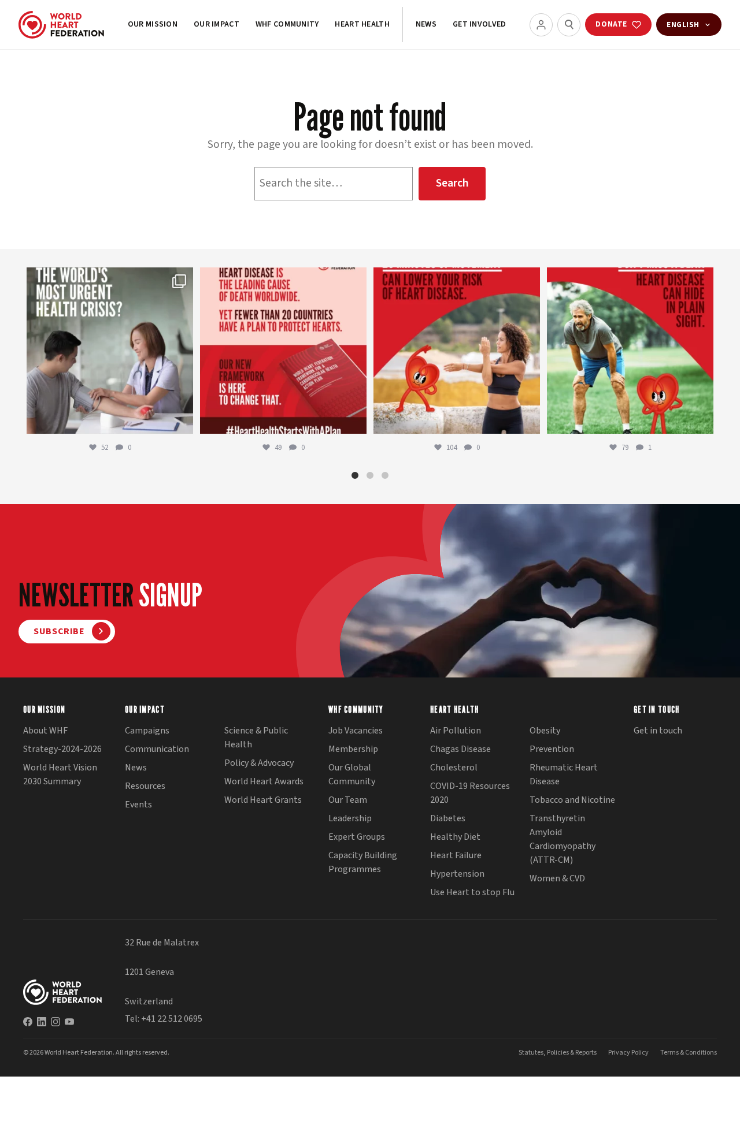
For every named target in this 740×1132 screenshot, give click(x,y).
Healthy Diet (455, 837)
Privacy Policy (628, 1052)
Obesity (545, 730)
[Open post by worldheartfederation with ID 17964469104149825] (110, 350)
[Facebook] (27, 1021)
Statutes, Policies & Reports (558, 1052)
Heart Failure (456, 855)
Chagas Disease (460, 749)
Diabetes (447, 818)
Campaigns (147, 730)
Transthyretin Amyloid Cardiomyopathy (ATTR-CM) (562, 839)
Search (452, 183)
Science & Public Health (256, 737)
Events (138, 804)
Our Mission (152, 24)
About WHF (45, 730)
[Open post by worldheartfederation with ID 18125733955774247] (456, 350)
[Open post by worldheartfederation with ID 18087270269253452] (630, 350)
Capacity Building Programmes (362, 862)
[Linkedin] (41, 1021)
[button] (354, 475)
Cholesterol (454, 767)
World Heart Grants (263, 800)
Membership (353, 749)
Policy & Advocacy (259, 763)
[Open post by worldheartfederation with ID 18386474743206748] (283, 350)
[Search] (568, 24)
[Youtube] (69, 1021)
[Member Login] (541, 24)
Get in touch (658, 730)
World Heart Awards (264, 781)
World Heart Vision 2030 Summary (60, 774)
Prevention (552, 749)
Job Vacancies (355, 730)
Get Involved (479, 24)
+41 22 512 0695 (171, 1018)
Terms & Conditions (688, 1052)
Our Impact (216, 24)
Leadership (350, 818)
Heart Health (362, 24)
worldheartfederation (108, 279)
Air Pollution (455, 730)
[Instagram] (55, 1021)
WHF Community (287, 24)
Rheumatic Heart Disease (564, 774)
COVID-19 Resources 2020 (470, 793)
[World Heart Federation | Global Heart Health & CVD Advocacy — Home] (61, 25)
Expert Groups (356, 837)
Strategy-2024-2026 (62, 749)
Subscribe (59, 631)
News (426, 24)
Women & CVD (557, 878)
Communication (157, 749)
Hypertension (457, 873)
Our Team (347, 800)
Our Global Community (351, 774)
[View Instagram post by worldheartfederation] (181, 419)
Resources (145, 786)
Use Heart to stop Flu (472, 892)
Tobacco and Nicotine (572, 800)
